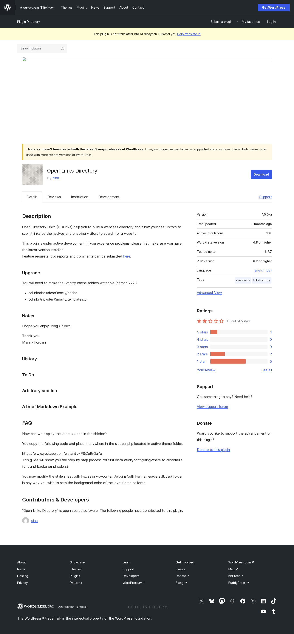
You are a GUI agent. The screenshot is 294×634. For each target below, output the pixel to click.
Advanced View (209, 292)
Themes (76, 569)
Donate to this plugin (213, 449)
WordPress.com (241, 562)
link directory (261, 280)
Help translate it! (189, 34)
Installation (79, 197)
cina (56, 178)
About (21, 562)
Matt (233, 569)
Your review (206, 370)
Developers (131, 576)
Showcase (77, 562)
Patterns (76, 583)
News (21, 569)
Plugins (75, 576)
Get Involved (185, 562)
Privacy (22, 583)
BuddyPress (238, 583)
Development (108, 197)
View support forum (212, 406)
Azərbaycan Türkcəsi (72, 606)
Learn (127, 562)
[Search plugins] (63, 48)
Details (32, 197)
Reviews (54, 197)
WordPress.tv (134, 583)
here (126, 256)
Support (265, 197)
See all (267, 370)
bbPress (236, 576)
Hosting (22, 576)
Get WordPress (274, 7)
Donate (183, 576)
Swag (181, 583)
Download (261, 174)
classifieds (243, 280)
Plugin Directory (28, 21)
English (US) (263, 270)
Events (180, 569)
